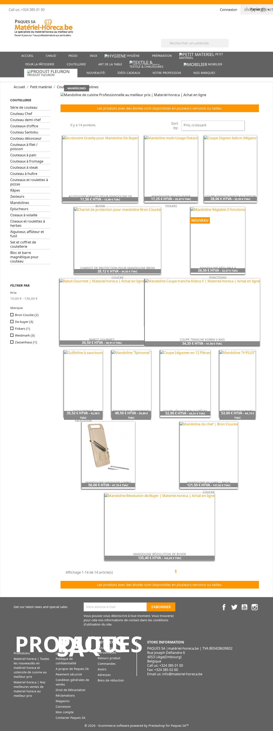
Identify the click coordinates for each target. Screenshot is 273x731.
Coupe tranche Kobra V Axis (202, 339)
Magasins (63, 701)
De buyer (24, 321)
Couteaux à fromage (26, 161)
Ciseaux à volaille (23, 215)
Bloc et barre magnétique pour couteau (24, 257)
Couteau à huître (23, 173)
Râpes (15, 190)
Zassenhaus (26, 342)
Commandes (107, 664)
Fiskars (22, 328)
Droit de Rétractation (71, 690)
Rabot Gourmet (102, 339)
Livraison (62, 653)
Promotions (22, 653)
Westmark (25, 335)
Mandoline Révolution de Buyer (159, 554)
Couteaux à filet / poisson (24, 146)
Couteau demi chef (25, 120)
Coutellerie (20, 100)
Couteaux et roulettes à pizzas (29, 182)
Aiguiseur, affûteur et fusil (27, 234)
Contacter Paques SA (70, 718)
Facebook (224, 607)
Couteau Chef (21, 113)
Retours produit (109, 658)
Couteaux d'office (24, 126)
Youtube (244, 607)
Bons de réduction (111, 680)
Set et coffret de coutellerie (23, 244)
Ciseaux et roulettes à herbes (27, 223)
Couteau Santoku (24, 132)
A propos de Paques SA (72, 669)
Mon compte (65, 712)
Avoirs (102, 669)
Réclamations (65, 695)
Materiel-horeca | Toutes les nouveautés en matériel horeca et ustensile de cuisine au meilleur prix (31, 668)
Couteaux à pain (23, 155)
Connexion (63, 707)
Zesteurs (17, 196)
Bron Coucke (27, 315)
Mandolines (19, 203)
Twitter (234, 607)
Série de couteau (23, 107)
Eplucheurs (19, 209)
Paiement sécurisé (69, 674)
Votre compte (111, 642)
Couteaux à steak (24, 167)
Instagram (254, 607)
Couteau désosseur (26, 138)
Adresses (104, 675)
